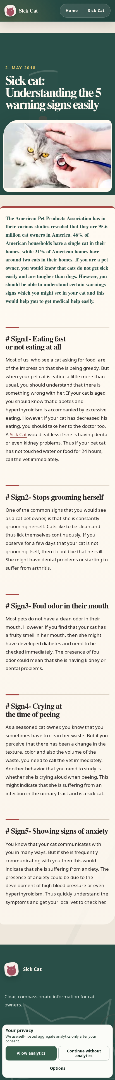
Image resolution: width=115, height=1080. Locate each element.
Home (72, 10)
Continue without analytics (84, 1053)
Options (57, 1068)
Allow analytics (31, 1053)
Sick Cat (96, 10)
